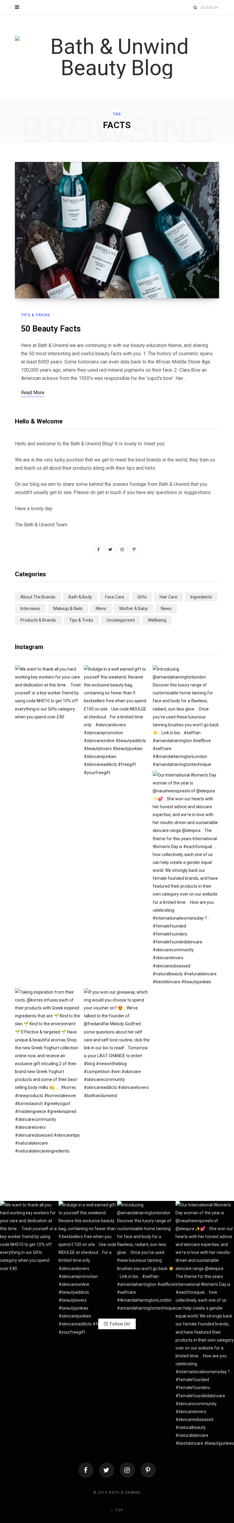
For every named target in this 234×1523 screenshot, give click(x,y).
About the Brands (37, 597)
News (166, 608)
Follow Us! (120, 1323)
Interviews (30, 608)
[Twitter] (106, 1470)
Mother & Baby (133, 608)
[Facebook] (86, 1470)
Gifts (142, 597)
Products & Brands (38, 620)
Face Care (114, 597)
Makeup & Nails (68, 608)
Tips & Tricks (36, 315)
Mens (101, 608)
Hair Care (168, 597)
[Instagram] (127, 1470)
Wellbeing (157, 620)
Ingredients (201, 597)
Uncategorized (120, 620)
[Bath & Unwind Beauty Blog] (117, 57)
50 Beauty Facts (51, 329)
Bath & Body (80, 597)
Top (118, 1510)
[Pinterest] (148, 1470)
